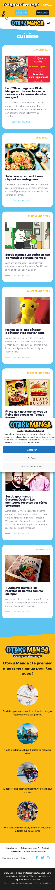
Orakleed (47, 883)
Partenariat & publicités (35, 851)
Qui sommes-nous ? (29, 848)
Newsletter (42, 12)
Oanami (38, 883)
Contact (45, 848)
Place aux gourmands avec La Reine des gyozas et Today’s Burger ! (27, 408)
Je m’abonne (21, 12)
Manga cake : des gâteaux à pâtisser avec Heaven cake (27, 325)
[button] (48, 22)
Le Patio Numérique (24, 883)
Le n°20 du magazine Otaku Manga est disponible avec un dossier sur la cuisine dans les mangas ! (27, 87)
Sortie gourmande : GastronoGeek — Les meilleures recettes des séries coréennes (27, 496)
